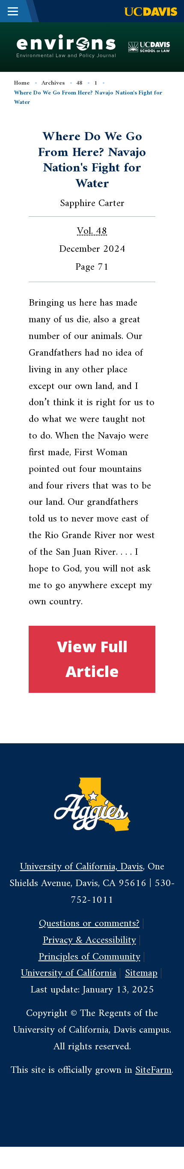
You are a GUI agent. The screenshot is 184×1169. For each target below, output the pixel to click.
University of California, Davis (81, 867)
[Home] (66, 47)
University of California (68, 973)
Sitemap (141, 973)
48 (79, 83)
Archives (53, 83)
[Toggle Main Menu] (13, 11)
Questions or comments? (89, 924)
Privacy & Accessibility (89, 940)
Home (22, 83)
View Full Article (92, 659)
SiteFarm (153, 1070)
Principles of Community (89, 957)
